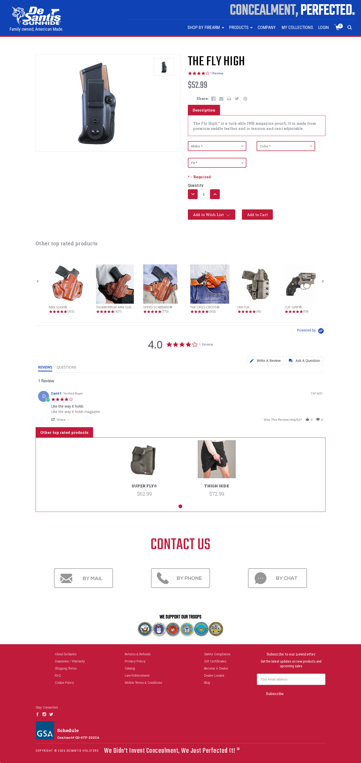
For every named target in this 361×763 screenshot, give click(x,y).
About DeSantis (66, 654)
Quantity (196, 185)
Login (323, 27)
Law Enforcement (137, 675)
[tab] (265, 360)
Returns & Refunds (138, 654)
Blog (207, 682)
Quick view (144, 462)
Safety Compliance (217, 654)
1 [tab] (180, 506)
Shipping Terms (66, 668)
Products (239, 27)
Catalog (130, 668)
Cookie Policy (64, 682)
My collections (297, 27)
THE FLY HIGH (216, 61)
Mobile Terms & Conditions (143, 682)
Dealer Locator (214, 675)
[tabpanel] (144, 471)
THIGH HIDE (216, 485)
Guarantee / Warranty (70, 661)
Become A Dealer (216, 668)
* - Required (199, 177)
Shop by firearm (204, 27)
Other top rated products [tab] (64, 432)
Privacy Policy (135, 661)
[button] (38, 281)
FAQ (58, 675)
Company (267, 27)
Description (204, 110)
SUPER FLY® (144, 485)
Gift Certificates (215, 661)
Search (350, 27)
